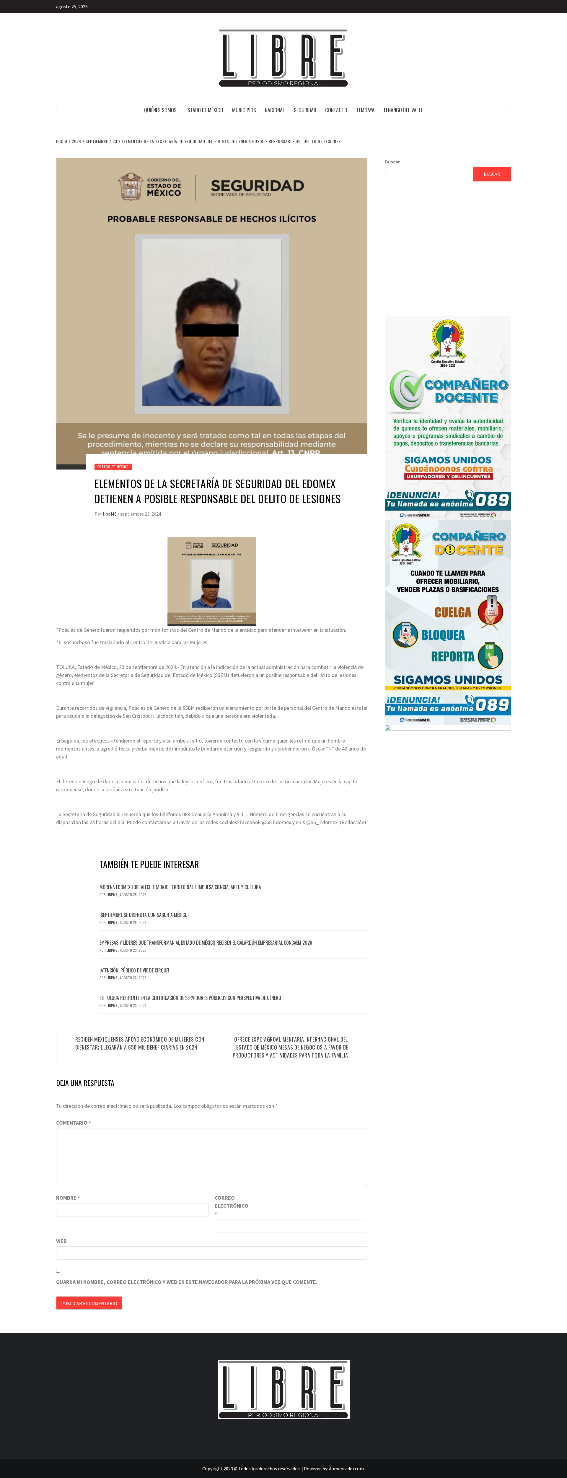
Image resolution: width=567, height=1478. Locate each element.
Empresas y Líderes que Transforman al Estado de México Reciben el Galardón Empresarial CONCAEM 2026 (206, 942)
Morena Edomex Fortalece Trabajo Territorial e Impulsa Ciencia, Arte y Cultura (180, 887)
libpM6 (110, 514)
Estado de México (204, 110)
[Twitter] (506, 6)
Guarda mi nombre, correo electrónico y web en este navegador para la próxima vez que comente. (186, 1282)
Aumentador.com (346, 1468)
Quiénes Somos (160, 110)
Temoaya (365, 110)
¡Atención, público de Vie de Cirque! (134, 970)
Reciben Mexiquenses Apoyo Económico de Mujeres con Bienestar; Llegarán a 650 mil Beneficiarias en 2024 (139, 1043)
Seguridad (305, 110)
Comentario (73, 1122)
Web (61, 1240)
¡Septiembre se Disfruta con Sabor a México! (144, 914)
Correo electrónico (229, 1205)
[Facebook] (494, 6)
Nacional (275, 110)
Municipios (244, 110)
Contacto (336, 110)
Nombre (68, 1197)
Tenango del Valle (403, 110)
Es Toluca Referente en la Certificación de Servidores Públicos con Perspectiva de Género (190, 997)
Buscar (392, 162)
